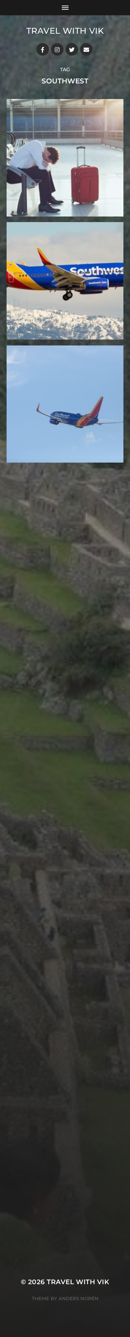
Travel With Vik (65, 31)
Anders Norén (78, 1298)
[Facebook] (42, 49)
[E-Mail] (86, 49)
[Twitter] (72, 49)
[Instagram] (57, 49)
